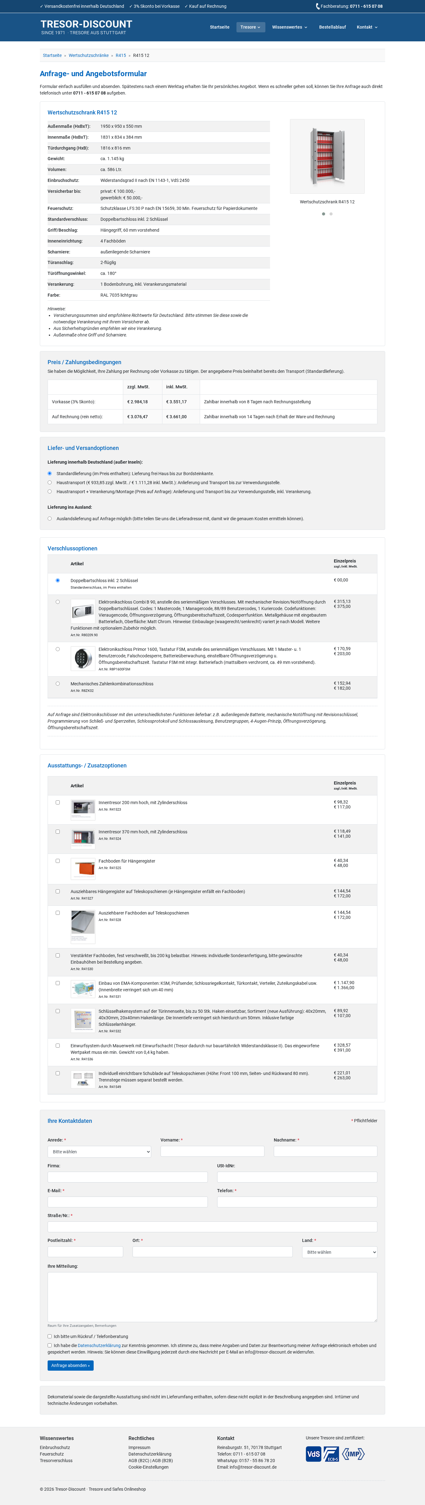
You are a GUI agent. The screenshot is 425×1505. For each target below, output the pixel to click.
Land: (309, 1240)
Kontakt (365, 27)
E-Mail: (56, 1190)
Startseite (220, 27)
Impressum (139, 1447)
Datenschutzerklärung (99, 1345)
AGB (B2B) (162, 1460)
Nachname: (286, 1139)
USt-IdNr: (226, 1165)
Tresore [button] (248, 27)
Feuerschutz (52, 1454)
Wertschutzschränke (89, 55)
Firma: (54, 1165)
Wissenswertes (287, 27)
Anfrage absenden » (70, 1365)
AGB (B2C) (138, 1460)
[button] (323, 214)
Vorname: (172, 1139)
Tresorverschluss (56, 1460)
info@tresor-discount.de (253, 1467)
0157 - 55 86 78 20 (257, 1460)
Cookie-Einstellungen (148, 1467)
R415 (121, 55)
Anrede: (57, 1139)
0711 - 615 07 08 (366, 6)
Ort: (138, 1240)
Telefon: (226, 1190)
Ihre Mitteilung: (63, 1266)
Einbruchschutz (55, 1447)
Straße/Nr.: (60, 1215)
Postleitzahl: (62, 1240)
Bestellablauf (332, 27)
